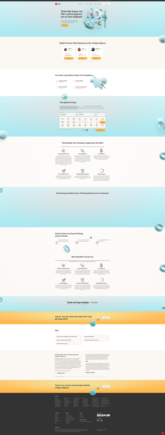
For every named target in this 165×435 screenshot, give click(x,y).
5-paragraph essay (67, 402)
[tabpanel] (82, 307)
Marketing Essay (66, 398)
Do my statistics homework (96, 405)
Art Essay (84, 398)
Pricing (95, 3)
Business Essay (76, 405)
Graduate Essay (76, 399)
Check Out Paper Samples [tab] (78, 302)
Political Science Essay (95, 398)
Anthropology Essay (95, 400)
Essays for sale (85, 401)
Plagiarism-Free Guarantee (70, 418)
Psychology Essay (85, 406)
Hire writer (69, 58)
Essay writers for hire (95, 401)
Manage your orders (107, 0)
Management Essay (58, 406)
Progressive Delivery (58, 420)
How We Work (57, 418)
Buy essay (56, 398)
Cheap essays (76, 400)
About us (86, 3)
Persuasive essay (57, 400)
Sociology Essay (85, 399)
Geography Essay (67, 400)
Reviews (99, 3)
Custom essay (57, 399)
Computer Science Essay (77, 398)
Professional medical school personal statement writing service (105, 404)
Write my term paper (104, 401)
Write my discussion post (105, 400)
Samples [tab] (94, 302)
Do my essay (106, 386)
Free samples (82, 417)
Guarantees (67, 423)
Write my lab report (104, 399)
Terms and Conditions (69, 416)
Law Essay (66, 405)
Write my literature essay (96, 406)
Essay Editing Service (104, 406)
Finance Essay (66, 406)
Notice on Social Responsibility (70, 419)
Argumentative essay (58, 401)
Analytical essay (76, 402)
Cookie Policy (68, 420)
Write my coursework (104, 398)
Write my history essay (95, 402)
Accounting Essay (95, 399)
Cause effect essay (58, 402)
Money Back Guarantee (69, 417)
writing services (80, 106)
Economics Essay (85, 400)
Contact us (91, 3)
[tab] (80, 63)
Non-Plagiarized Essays (86, 405)
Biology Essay (76, 406)
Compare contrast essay (68, 401)
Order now (64, 25)
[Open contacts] (162, 433)
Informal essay (85, 402)
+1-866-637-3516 (101, 0)
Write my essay (106, 317)
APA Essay (66, 399)
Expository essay (76, 401)
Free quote (106, 3)
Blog (55, 423)
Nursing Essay (57, 405)
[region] (82, 365)
